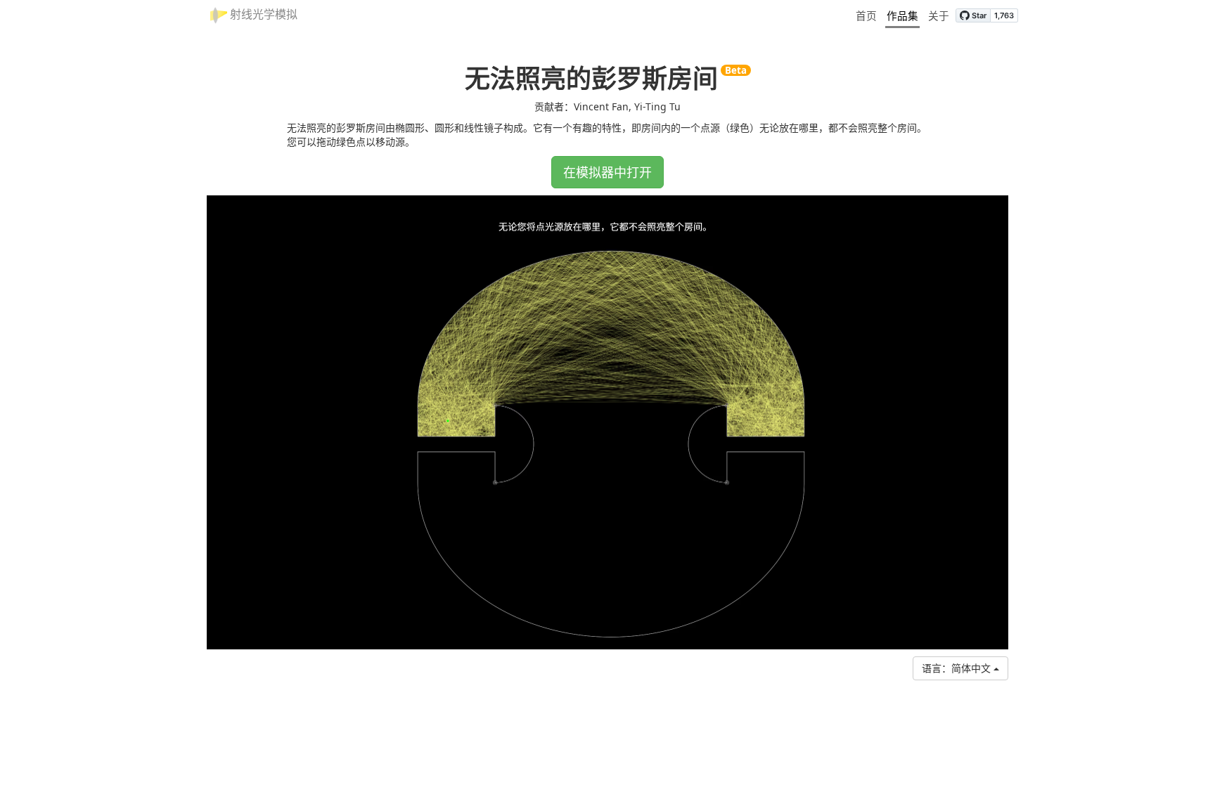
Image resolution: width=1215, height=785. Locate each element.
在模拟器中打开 (607, 172)
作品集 (902, 15)
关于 (938, 15)
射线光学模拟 (262, 14)
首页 (866, 15)
